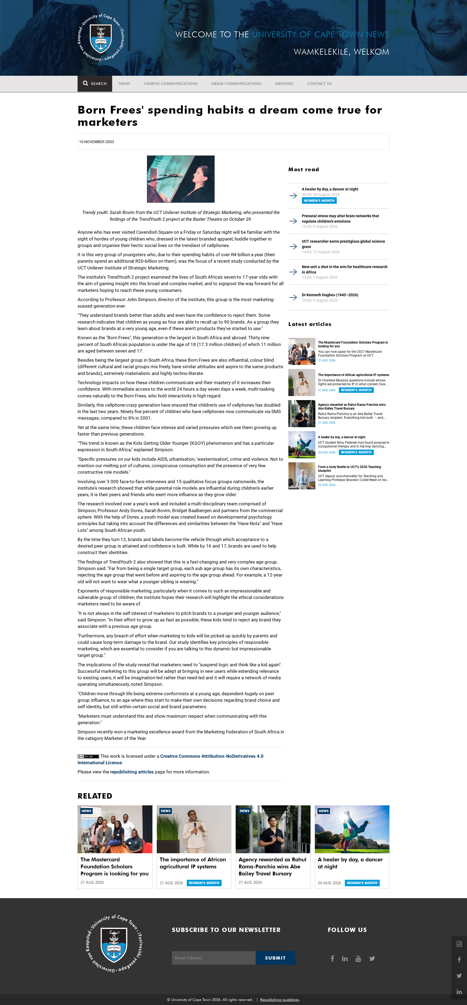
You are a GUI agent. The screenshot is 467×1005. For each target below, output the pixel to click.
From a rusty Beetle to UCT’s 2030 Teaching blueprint (349, 469)
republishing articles (132, 772)
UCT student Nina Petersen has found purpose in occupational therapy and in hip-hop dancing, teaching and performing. (353, 444)
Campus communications (171, 83)
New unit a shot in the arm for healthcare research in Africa (345, 269)
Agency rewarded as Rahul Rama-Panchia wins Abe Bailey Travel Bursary (352, 406)
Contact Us (319, 83)
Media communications (236, 83)
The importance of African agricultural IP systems (353, 375)
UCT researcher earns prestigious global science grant (343, 244)
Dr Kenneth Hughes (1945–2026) (330, 295)
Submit (275, 958)
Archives (284, 83)
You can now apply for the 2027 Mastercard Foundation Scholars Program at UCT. (350, 353)
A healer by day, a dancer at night (330, 189)
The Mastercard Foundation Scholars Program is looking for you (353, 344)
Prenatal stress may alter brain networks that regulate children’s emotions (340, 218)
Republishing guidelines (279, 999)
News (124, 83)
